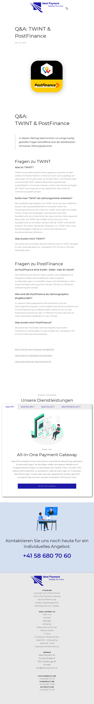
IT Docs (47, 634)
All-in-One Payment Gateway (47, 596)
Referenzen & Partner (47, 627)
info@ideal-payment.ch (47, 668)
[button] (67, 8)
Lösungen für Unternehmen (47, 593)
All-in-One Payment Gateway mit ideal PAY (34, 349)
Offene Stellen (47, 630)
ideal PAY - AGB (47, 643)
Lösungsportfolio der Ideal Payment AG (33, 362)
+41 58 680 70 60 (47, 556)
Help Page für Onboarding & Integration (33, 355)
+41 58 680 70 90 (47, 690)
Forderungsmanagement (47, 603)
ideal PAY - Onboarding (47, 640)
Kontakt (47, 618)
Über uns (47, 614)
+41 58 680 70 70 (47, 679)
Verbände (47, 624)
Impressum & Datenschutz (47, 646)
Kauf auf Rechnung (47, 599)
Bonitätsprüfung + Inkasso (47, 606)
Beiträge (47, 621)
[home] (46, 8)
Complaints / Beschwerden (47, 637)
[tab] (10, 406)
